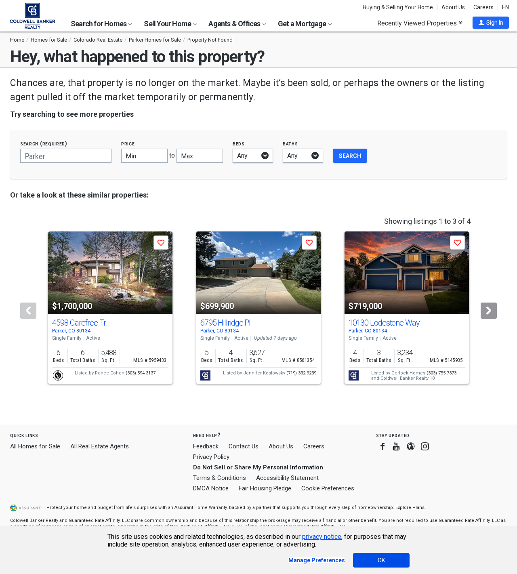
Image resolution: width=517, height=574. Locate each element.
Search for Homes (99, 23)
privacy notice (321, 536)
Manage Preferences (316, 560)
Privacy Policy (211, 456)
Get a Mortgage (303, 23)
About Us (453, 7)
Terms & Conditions (219, 477)
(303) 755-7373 (441, 373)
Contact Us (243, 446)
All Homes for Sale (35, 446)
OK (381, 560)
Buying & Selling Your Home (398, 7)
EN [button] (505, 7)
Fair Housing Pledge (265, 488)
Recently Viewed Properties (417, 23)
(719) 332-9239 (301, 373)
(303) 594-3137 (141, 373)
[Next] (489, 311)
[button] (491, 23)
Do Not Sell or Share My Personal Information (258, 467)
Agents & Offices (234, 23)
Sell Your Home (168, 23)
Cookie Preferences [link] (327, 488)
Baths (290, 144)
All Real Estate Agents (99, 446)
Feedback (206, 447)
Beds (239, 144)
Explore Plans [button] (410, 507)
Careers (483, 7)
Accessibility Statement (287, 477)
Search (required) (43, 144)
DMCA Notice (211, 488)
